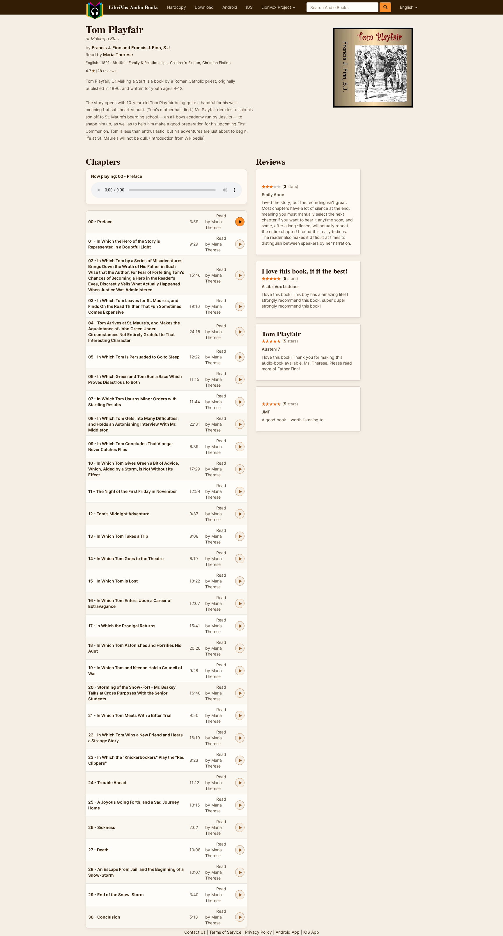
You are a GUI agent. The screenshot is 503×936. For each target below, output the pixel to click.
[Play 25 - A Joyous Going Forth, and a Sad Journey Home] (240, 805)
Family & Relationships (148, 63)
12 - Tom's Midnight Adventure (118, 513)
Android (229, 7)
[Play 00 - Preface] (240, 221)
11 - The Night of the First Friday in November (132, 491)
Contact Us (195, 932)
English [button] (407, 7)
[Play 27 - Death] (240, 850)
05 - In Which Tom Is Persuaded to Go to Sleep (134, 356)
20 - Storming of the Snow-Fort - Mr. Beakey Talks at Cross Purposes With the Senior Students (132, 693)
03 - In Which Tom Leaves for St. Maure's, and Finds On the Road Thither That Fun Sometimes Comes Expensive (134, 306)
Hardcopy (176, 7)
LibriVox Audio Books (133, 7)
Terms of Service (225, 932)
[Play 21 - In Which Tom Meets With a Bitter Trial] (240, 715)
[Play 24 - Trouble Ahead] (240, 782)
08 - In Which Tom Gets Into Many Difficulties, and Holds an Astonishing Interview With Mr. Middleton (133, 424)
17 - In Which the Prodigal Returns (121, 625)
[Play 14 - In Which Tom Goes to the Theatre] (240, 558)
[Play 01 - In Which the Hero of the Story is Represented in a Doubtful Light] (240, 244)
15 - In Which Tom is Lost (113, 580)
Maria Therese (118, 54)
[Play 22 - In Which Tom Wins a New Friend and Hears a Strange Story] (240, 738)
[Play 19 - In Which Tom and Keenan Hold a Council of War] (240, 670)
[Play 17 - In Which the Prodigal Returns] (240, 625)
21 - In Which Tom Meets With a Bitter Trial (129, 715)
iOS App (311, 932)
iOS (249, 7)
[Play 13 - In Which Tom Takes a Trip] (240, 536)
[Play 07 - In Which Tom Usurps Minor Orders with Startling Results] (240, 401)
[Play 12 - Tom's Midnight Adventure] (240, 513)
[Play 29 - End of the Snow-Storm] (240, 894)
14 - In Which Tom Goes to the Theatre (126, 558)
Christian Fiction (216, 63)
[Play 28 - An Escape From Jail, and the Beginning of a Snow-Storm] (240, 872)
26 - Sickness (101, 827)
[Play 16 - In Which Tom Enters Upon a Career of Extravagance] (240, 603)
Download (204, 7)
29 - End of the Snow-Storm (116, 894)
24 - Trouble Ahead (107, 782)
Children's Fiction (185, 63)
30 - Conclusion (104, 916)
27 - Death (98, 849)
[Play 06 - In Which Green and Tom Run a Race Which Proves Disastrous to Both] (240, 379)
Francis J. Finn (106, 47)
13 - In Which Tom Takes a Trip (118, 536)
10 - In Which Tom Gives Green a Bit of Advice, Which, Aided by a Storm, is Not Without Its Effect (133, 469)
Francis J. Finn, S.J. (151, 47)
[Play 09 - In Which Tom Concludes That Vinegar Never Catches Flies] (240, 446)
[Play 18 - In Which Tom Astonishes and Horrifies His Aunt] (240, 648)
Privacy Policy (258, 932)
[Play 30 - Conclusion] (240, 917)
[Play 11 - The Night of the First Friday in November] (240, 491)
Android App (288, 932)
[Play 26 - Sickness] (240, 827)
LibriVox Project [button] (276, 7)
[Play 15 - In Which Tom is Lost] (240, 581)
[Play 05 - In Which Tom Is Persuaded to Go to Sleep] (240, 357)
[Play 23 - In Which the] (240, 760)
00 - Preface (100, 221)
